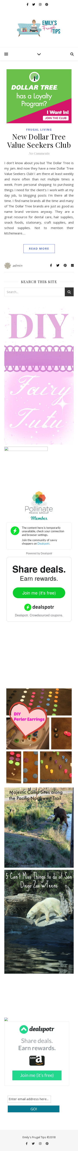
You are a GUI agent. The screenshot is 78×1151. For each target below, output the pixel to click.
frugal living (39, 129)
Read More (39, 248)
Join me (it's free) (39, 593)
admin (18, 265)
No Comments (39, 153)
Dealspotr (46, 553)
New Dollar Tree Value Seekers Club (39, 140)
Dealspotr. (22, 615)
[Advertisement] (36, 657)
